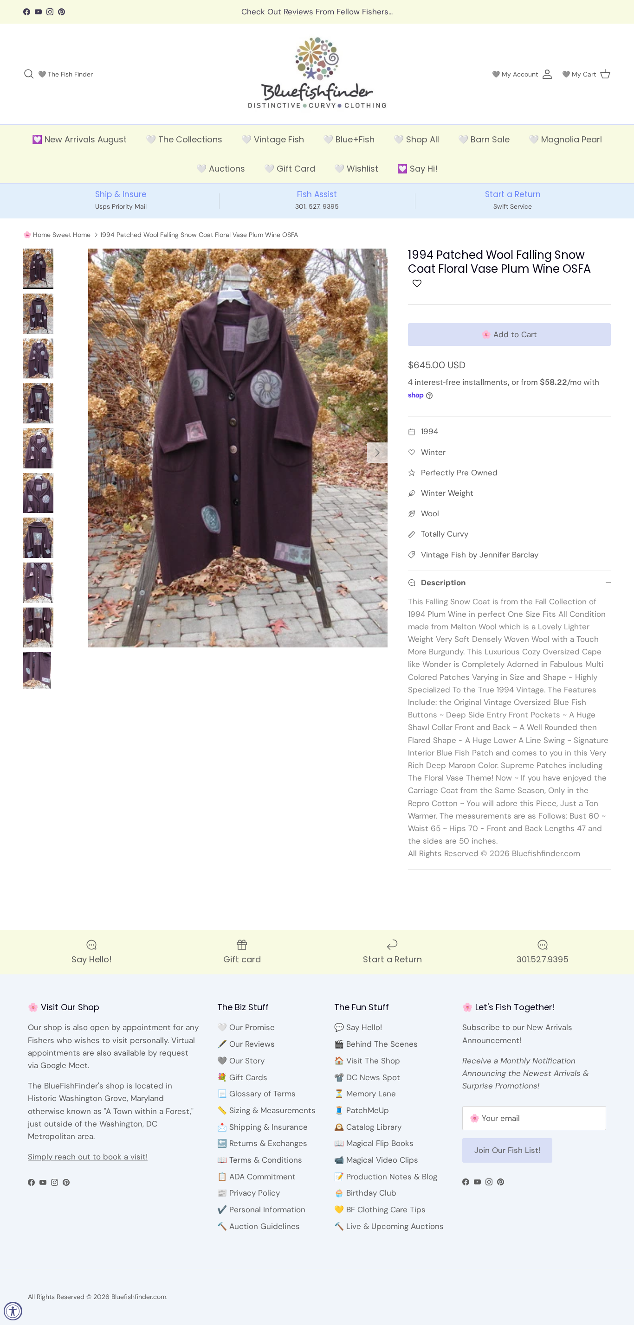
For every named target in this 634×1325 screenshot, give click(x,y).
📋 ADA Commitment (256, 1176)
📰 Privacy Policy (248, 1193)
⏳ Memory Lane (365, 1093)
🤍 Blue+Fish (349, 139)
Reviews (298, 11)
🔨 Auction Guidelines (258, 1226)
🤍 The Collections (184, 139)
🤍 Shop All (416, 139)
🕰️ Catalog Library (367, 1127)
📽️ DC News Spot (367, 1077)
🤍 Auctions (220, 168)
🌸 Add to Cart (509, 334)
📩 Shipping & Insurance (262, 1127)
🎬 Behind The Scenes (376, 1044)
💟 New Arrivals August (79, 139)
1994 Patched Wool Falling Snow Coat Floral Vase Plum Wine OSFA (199, 234)
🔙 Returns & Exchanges (262, 1143)
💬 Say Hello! (358, 1027)
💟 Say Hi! (417, 168)
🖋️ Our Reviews (246, 1044)
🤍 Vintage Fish (272, 139)
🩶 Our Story (241, 1061)
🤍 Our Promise (246, 1027)
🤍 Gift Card (289, 168)
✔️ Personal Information (261, 1209)
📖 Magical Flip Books (374, 1143)
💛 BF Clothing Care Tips (380, 1209)
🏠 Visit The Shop (367, 1061)
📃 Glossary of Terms (256, 1093)
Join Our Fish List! (507, 1150)
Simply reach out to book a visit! (88, 1157)
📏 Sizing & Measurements (266, 1110)
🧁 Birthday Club (365, 1193)
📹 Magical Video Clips (376, 1160)
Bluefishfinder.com (138, 1297)
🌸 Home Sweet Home (57, 234)
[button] (417, 286)
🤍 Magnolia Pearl (565, 139)
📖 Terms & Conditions (259, 1160)
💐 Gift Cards (242, 1077)
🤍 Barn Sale (484, 139)
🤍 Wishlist (356, 168)
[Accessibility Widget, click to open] (13, 1311)
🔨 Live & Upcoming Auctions (389, 1226)
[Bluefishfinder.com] (317, 74)
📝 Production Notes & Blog (385, 1176)
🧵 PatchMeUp (361, 1110)
